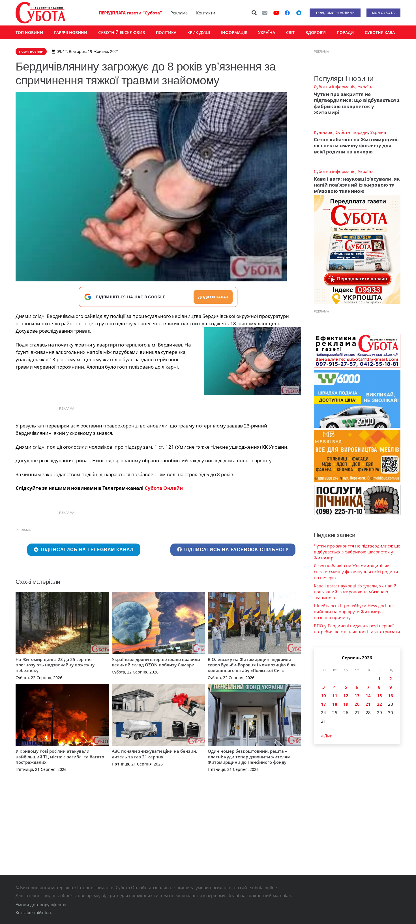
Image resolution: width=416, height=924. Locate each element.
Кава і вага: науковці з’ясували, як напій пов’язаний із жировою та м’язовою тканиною (357, 185)
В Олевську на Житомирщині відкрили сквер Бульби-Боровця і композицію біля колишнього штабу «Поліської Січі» (252, 664)
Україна (366, 86)
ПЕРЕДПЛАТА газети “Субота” (130, 13)
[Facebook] (287, 13)
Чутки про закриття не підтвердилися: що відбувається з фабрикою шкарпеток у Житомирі (357, 103)
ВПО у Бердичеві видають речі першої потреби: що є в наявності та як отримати (357, 628)
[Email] (265, 13)
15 (379, 695)
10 (323, 695)
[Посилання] (40, 12)
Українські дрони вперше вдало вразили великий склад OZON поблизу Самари (156, 662)
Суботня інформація (334, 86)
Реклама (179, 13)
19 (345, 704)
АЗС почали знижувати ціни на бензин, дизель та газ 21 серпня (154, 754)
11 (334, 695)
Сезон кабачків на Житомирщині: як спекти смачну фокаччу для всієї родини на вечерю (356, 145)
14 (368, 695)
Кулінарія (323, 132)
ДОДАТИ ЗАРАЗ (213, 297)
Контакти (205, 13)
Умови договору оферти (41, 904)
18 (334, 704)
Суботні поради (352, 132)
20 (357, 704)
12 (345, 695)
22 (379, 704)
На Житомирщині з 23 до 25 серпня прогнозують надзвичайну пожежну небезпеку (55, 664)
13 (357, 695)
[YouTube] (276, 13)
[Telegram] (298, 13)
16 (390, 695)
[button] (254, 13)
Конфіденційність (34, 912)
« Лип (327, 736)
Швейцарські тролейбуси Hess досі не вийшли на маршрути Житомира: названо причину (353, 611)
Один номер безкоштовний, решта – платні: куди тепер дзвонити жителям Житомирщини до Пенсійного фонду (249, 756)
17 (323, 704)
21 (368, 704)
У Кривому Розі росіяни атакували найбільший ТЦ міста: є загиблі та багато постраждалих (60, 756)
